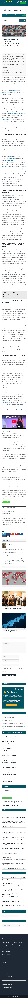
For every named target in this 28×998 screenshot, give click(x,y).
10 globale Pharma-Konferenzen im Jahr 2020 (12, 587)
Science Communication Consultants (9, 755)
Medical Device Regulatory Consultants (10, 767)
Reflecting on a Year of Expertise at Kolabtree (11, 813)
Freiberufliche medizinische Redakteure (10, 736)
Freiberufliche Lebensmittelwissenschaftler (11, 746)
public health (4, 166)
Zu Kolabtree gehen (18, 1)
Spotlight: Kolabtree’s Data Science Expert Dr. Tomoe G (13, 863)
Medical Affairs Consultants (7, 765)
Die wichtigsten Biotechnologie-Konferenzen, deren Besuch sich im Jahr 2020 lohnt (14, 631)
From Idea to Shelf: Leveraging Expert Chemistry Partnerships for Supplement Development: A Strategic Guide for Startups (13, 848)
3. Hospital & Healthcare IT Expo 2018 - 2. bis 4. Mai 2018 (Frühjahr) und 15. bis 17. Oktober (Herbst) (14, 66)
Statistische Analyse (6, 979)
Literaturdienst (5, 973)
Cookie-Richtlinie (5, 962)
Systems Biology (22, 402)
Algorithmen (9, 156)
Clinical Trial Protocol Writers (7, 760)
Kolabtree (4, 944)
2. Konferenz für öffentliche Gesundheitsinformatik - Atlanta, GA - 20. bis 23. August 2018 (14, 61)
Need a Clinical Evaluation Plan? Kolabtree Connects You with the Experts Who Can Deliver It (13, 818)
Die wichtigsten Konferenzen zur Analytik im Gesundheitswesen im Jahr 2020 (12, 609)
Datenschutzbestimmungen (11, 805)
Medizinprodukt (11, 255)
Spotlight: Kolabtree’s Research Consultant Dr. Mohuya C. (13, 843)
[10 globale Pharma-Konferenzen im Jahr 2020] (14, 578)
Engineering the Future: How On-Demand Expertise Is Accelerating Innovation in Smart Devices (13, 822)
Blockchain (12, 158)
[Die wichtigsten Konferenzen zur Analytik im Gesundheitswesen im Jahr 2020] (14, 599)
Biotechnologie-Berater (6, 743)
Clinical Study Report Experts (8, 772)
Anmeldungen (8, 173)
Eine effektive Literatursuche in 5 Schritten (10, 899)
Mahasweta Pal (7, 48)
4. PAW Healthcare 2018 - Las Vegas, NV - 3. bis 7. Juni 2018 (14, 69)
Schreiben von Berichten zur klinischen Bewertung (12, 981)
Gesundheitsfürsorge (7, 119)
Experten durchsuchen (6, 954)
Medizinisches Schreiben (7, 987)
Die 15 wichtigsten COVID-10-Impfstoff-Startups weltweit (13, 896)
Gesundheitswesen (6, 85)
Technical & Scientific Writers (8, 739)
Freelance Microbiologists (7, 757)
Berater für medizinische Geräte (8, 741)
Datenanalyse (5, 971)
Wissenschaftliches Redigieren (8, 990)
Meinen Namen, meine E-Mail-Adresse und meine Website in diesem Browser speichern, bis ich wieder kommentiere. (12, 670)
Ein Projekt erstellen (6, 951)
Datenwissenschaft (10, 90)
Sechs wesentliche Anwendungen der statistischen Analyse (14, 877)
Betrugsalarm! (9, 1)
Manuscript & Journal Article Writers (9, 774)
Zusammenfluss (7, 402)
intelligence (10, 113)
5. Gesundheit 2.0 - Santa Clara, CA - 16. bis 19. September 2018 (13, 73)
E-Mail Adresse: (5, 790)
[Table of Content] (24, 55)
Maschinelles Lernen (9, 160)
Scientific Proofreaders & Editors (8, 748)
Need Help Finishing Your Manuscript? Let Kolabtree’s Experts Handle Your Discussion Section (13, 867)
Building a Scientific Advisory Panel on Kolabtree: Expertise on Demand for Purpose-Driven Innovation (14, 836)
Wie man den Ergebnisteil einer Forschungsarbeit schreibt (14, 879)
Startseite (4, 948)
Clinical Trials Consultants (7, 750)
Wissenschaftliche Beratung (7, 976)
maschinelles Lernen (18, 113)
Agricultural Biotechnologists (7, 776)
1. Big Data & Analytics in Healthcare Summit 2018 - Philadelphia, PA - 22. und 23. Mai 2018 (13, 57)
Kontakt (3, 957)
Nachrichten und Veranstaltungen (19, 50)
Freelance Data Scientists (7, 781)
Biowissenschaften (11, 123)
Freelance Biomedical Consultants (9, 762)
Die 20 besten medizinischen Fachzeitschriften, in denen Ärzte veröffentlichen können (13, 882)
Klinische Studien (18, 265)
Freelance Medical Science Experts (9, 769)
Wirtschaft (21, 166)
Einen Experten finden (14, 2)
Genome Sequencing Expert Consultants (10, 779)
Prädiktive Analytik (6, 306)
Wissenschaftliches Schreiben (8, 984)
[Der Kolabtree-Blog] (14, 9)
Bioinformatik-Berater (6, 753)
